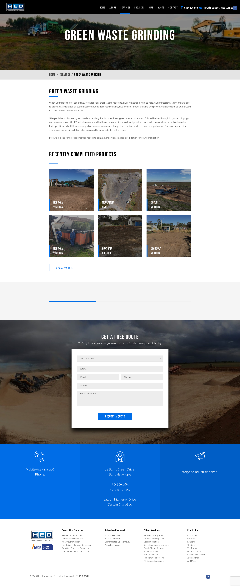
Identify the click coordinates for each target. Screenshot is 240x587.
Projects (139, 7)
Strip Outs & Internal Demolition (76, 548)
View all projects (64, 267)
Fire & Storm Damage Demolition (76, 545)
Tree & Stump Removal (154, 548)
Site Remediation (151, 542)
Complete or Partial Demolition (75, 551)
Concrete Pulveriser (196, 554)
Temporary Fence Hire (154, 558)
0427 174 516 (45, 469)
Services (125, 7)
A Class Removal (112, 535)
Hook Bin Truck (194, 551)
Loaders (191, 542)
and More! (191, 561)
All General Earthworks (154, 561)
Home (102, 7)
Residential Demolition (72, 535)
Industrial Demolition (71, 542)
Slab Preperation (151, 554)
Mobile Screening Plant (154, 539)
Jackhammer (193, 558)
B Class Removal (112, 539)
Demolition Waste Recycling (156, 545)
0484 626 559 (191, 8)
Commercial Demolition (72, 539)
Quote (161, 7)
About (112, 7)
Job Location (87, 358)
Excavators (192, 535)
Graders (191, 545)
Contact (173, 7)
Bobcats (191, 539)
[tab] (72, 300)
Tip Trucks (192, 548)
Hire (151, 7)
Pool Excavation (151, 551)
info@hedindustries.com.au (218, 8)
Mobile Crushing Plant (153, 535)
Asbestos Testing (112, 545)
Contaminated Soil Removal (117, 542)
